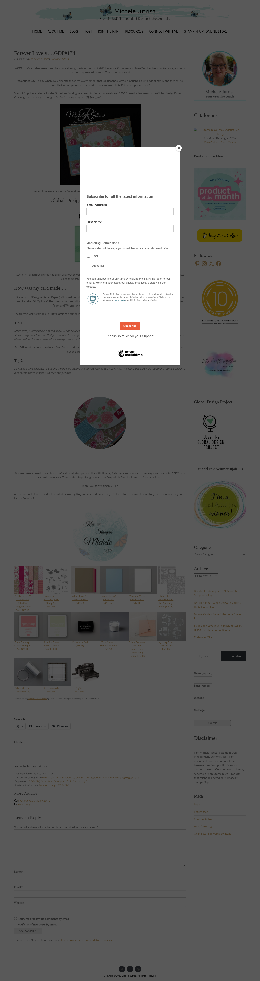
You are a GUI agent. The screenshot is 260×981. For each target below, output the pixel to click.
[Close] (179, 148)
